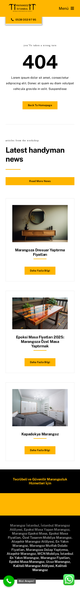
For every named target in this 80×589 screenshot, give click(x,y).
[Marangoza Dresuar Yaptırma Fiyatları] (40, 207)
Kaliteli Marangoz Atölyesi (33, 566)
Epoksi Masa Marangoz (26, 562)
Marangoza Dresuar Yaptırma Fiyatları (40, 252)
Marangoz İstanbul (24, 525)
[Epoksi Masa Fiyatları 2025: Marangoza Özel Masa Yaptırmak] (40, 300)
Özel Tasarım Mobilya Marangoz (46, 537)
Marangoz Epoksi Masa (29, 533)
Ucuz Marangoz (58, 562)
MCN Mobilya (48, 554)
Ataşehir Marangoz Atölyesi (32, 541)
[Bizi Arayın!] (9, 581)
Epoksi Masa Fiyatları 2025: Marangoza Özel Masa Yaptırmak (40, 341)
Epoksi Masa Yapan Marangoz (46, 529)
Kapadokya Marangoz (40, 434)
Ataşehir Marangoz (21, 554)
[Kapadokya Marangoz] (40, 392)
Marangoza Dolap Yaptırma (47, 550)
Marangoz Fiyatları (55, 558)
